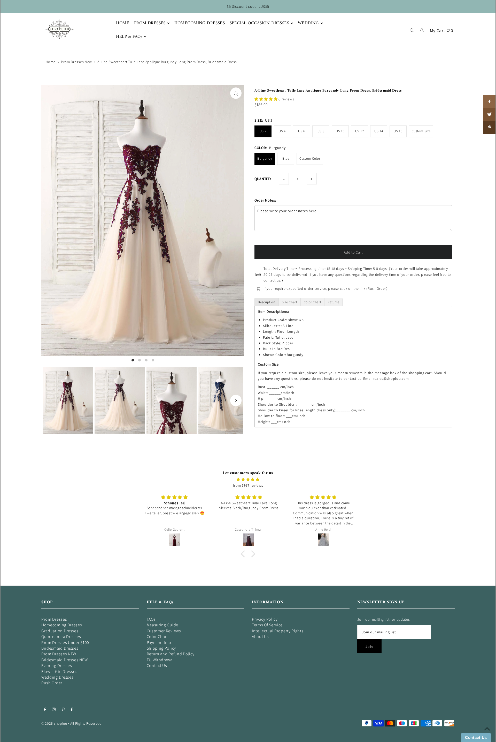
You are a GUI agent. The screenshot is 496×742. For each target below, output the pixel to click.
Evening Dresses (56, 665)
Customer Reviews (164, 631)
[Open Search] (411, 29)
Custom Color (309, 158)
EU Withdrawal (160, 660)
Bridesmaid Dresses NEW (64, 660)
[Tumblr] (72, 710)
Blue (285, 158)
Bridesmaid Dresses (60, 648)
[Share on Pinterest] (489, 127)
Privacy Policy (265, 619)
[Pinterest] (63, 710)
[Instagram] (54, 710)
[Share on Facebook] (489, 101)
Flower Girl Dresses (59, 671)
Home (51, 62)
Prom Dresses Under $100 (65, 642)
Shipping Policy (161, 648)
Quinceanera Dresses (61, 636)
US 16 (398, 131)
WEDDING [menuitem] (308, 23)
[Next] (236, 400)
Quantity (263, 178)
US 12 (359, 131)
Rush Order (51, 683)
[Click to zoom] (236, 93)
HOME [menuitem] (122, 23)
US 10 (340, 131)
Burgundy (264, 158)
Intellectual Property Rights (278, 631)
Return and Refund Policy (171, 654)
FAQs (151, 619)
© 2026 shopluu (54, 723)
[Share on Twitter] (489, 114)
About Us (260, 636)
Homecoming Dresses (61, 625)
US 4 (282, 131)
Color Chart (157, 636)
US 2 (263, 131)
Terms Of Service (267, 625)
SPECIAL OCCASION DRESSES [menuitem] (259, 23)
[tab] (266, 302)
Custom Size (421, 131)
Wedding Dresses (57, 677)
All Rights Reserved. (86, 723)
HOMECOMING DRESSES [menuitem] (199, 23)
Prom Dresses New (76, 62)
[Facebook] (45, 710)
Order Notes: (265, 200)
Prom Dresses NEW (58, 654)
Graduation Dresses (60, 631)
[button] (266, 99)
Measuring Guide (163, 625)
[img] (248, 479)
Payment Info (159, 642)
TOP (487, 735)
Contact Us (157, 665)
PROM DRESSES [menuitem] (150, 23)
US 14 (378, 131)
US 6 (301, 131)
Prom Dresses (54, 619)
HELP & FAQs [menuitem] (129, 37)
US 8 (320, 131)
